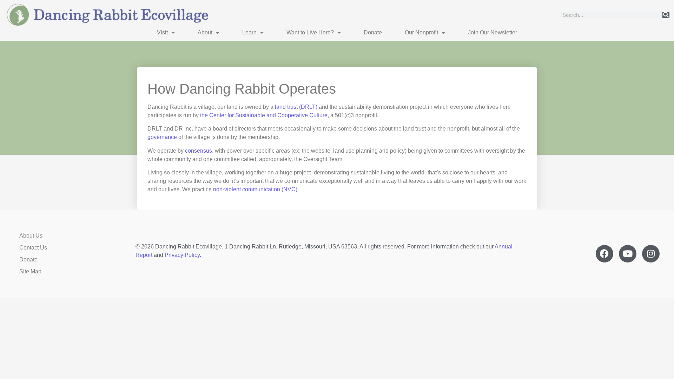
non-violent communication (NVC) (255, 189)
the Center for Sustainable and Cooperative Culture (264, 115)
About (205, 32)
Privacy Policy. (183, 255)
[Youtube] (627, 253)
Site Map (30, 271)
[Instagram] (651, 253)
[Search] (665, 15)
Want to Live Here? (310, 32)
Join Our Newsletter (492, 32)
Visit (162, 32)
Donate (373, 32)
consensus (198, 151)
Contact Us (33, 248)
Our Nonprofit (421, 32)
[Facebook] (604, 253)
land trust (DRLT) (296, 107)
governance (162, 137)
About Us (30, 236)
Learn (249, 32)
